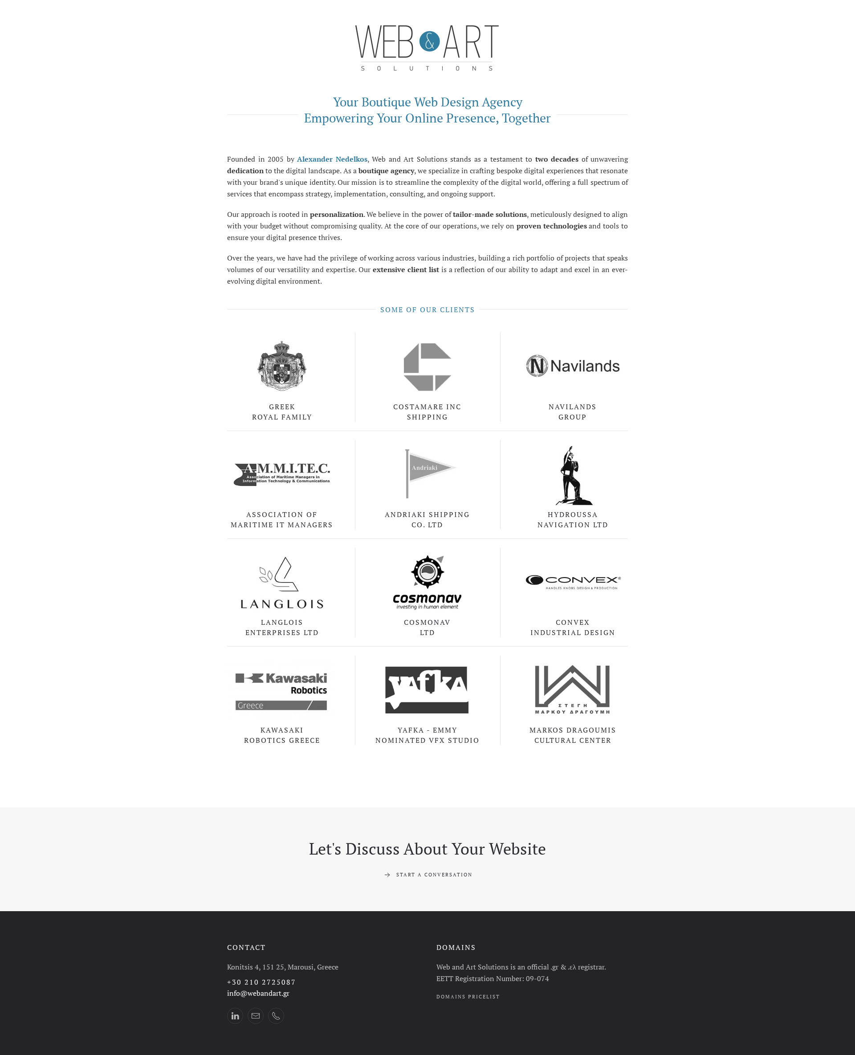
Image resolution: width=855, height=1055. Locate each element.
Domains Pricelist (468, 997)
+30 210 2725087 (261, 982)
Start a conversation (434, 875)
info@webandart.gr (258, 993)
